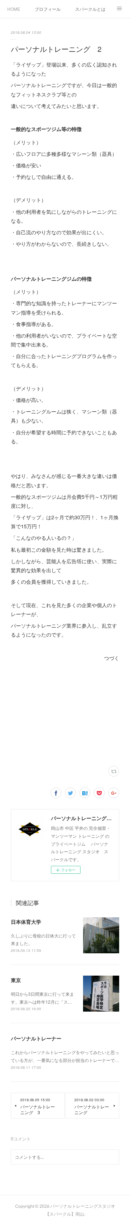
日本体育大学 (26, 921)
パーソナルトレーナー (36, 1038)
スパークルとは (90, 9)
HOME (13, 9)
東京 (16, 980)
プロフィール (48, 9)
